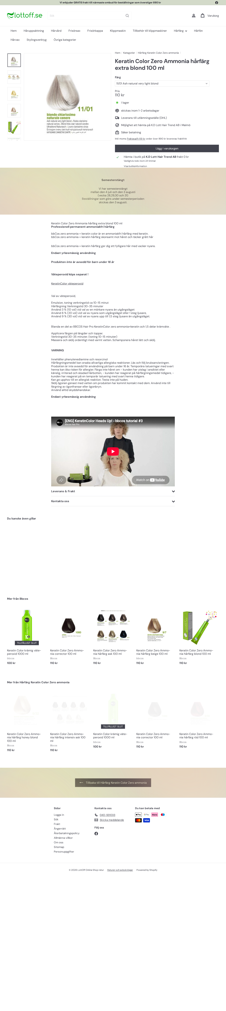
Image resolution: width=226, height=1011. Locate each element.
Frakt (57, 824)
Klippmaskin (118, 31)
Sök (56, 819)
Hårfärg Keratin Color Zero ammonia (158, 52)
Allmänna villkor (63, 838)
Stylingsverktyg (37, 40)
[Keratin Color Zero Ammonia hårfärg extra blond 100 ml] (23, 556)
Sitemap (59, 847)
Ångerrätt (60, 828)
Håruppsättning (34, 31)
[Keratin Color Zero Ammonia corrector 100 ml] (70, 637)
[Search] (127, 16)
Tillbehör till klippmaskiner (150, 31)
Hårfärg (179, 31)
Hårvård (56, 31)
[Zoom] (67, 96)
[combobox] (90, 16)
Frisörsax (74, 31)
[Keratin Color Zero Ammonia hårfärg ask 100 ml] (113, 637)
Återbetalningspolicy (66, 833)
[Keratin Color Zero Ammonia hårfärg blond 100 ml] (199, 637)
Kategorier (129, 52)
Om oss (58, 842)
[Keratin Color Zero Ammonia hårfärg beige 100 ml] (156, 637)
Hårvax (15, 40)
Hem (14, 31)
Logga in (59, 815)
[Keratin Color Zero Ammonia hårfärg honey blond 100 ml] (27, 723)
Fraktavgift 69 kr (136, 138)
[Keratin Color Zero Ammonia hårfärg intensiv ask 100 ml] (70, 723)
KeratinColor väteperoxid (67, 283)
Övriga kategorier (65, 40)
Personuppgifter (64, 851)
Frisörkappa (95, 31)
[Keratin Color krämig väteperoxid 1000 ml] (27, 637)
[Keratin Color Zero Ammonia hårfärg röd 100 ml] (199, 721)
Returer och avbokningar (120, 869)
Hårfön (198, 31)
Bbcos (24, 599)
